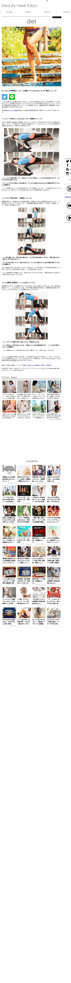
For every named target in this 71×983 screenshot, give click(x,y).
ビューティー (34, 368)
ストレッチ (21, 368)
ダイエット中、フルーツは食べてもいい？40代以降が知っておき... (38, 396)
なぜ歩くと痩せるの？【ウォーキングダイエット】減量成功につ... (38, 415)
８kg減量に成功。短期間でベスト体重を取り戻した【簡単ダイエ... (23, 396)
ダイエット (27, 368)
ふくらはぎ (41, 368)
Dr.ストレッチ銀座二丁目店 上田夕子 (39, 365)
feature (47, 12)
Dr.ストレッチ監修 (11, 110)
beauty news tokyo (18, 370)
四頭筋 (55, 368)
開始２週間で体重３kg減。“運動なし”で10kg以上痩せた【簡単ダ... (53, 396)
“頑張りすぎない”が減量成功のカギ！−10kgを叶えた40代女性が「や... (9, 415)
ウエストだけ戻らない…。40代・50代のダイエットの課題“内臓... (9, 396)
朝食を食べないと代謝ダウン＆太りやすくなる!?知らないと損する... (24, 415)
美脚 (58, 368)
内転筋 (51, 368)
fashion (28, 12)
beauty (9, 12)
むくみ (47, 368)
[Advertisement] (31, 439)
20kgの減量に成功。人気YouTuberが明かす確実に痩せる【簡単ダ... (53, 415)
